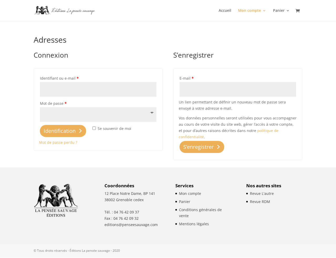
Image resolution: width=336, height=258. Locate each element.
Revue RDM (260, 201)
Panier (279, 11)
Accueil (225, 11)
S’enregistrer (198, 146)
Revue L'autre (262, 193)
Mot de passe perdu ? (58, 142)
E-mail (187, 78)
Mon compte (249, 11)
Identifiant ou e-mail (59, 78)
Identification (60, 130)
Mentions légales (194, 223)
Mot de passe (53, 103)
